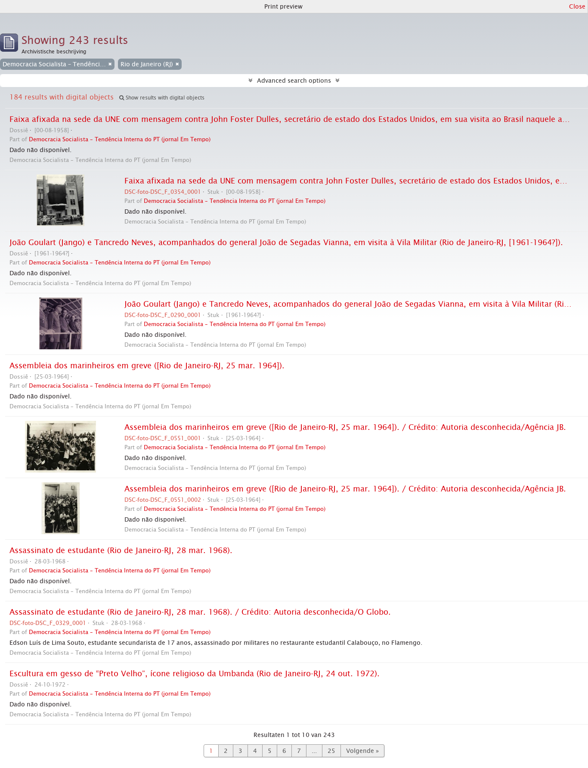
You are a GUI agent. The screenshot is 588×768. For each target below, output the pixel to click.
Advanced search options (294, 80)
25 (331, 750)
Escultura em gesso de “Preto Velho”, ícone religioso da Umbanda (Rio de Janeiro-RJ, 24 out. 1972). (194, 673)
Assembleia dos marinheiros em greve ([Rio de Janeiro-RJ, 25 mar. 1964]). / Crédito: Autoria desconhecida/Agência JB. (345, 427)
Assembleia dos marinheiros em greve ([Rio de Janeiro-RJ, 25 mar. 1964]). (147, 365)
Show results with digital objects (164, 98)
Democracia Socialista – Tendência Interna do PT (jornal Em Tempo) (119, 139)
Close (577, 6)
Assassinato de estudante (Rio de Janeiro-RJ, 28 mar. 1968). (120, 550)
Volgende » (362, 750)
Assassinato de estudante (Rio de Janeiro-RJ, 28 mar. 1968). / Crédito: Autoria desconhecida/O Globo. (200, 612)
